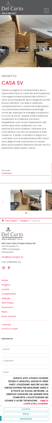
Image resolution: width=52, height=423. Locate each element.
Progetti (6, 285)
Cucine (5, 289)
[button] (26, 213)
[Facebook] (9, 268)
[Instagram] (4, 268)
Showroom (7, 307)
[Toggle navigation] (46, 10)
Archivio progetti (10, 329)
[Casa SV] (26, 200)
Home (5, 280)
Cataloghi (6, 324)
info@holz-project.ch (12, 257)
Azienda (6, 298)
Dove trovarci (9, 316)
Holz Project (8, 302)
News (4, 311)
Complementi (9, 293)
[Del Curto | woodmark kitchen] (12, 7)
